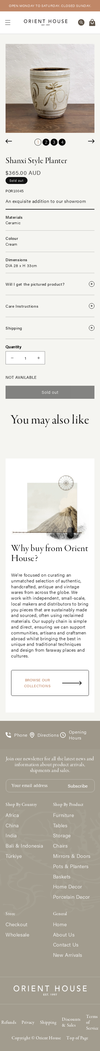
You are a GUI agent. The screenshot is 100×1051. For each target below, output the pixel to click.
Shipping (48, 1022)
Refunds (8, 1022)
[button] (7, 22)
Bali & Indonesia (24, 846)
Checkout (17, 924)
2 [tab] (46, 142)
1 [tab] (38, 142)
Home (60, 924)
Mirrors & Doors (72, 856)
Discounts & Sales (71, 1022)
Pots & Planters (71, 866)
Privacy (28, 1022)
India (11, 835)
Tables (60, 825)
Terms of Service (92, 1023)
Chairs (60, 846)
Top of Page (77, 1038)
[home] (46, 22)
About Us (64, 935)
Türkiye (14, 856)
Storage (62, 835)
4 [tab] (62, 142)
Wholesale (17, 935)
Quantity (13, 346)
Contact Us (66, 945)
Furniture (63, 815)
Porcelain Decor (71, 897)
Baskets (62, 877)
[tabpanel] (50, 88)
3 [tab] (54, 142)
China (12, 825)
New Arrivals (67, 955)
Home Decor (67, 887)
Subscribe (78, 786)
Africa (12, 815)
